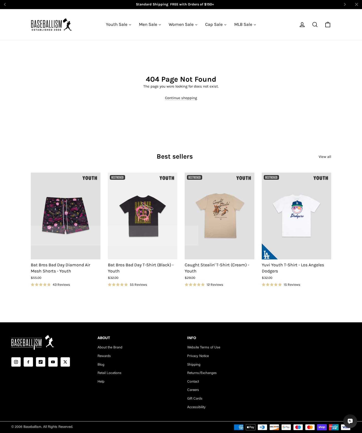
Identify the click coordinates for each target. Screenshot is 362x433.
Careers (193, 390)
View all (325, 156)
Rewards (104, 356)
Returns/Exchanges (202, 373)
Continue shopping (181, 98)
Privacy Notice (198, 356)
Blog (101, 365)
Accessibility (196, 407)
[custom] (16, 362)
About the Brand (110, 347)
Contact (193, 382)
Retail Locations (109, 373)
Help (101, 382)
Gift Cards (194, 399)
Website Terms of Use (203, 347)
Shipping (193, 365)
